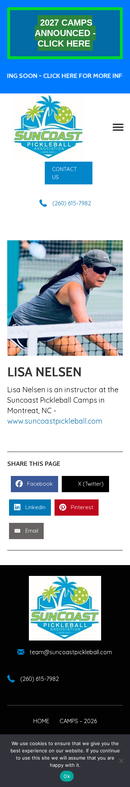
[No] (121, 760)
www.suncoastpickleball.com (55, 420)
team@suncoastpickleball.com (71, 652)
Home (41, 721)
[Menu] (118, 127)
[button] (68, 173)
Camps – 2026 (78, 721)
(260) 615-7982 (71, 203)
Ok (67, 776)
